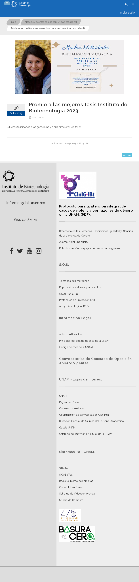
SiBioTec (64, 468)
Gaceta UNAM (67, 427)
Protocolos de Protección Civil (77, 300)
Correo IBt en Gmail (70, 487)
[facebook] (11, 250)
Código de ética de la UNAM (76, 347)
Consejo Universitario (71, 408)
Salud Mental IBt (68, 293)
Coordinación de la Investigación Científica (84, 414)
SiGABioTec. (66, 474)
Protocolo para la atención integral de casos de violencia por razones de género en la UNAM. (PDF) (96, 210)
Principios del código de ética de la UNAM (84, 340)
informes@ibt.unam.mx (25, 203)
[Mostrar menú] (7, 3)
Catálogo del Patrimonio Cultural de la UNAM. (86, 433)
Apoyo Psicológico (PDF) (74, 306)
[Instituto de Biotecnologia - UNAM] (20, 4)
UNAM (63, 395)
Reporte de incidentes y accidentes (80, 287)
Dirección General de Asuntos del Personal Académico (91, 421)
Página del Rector (69, 402)
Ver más (127, 155)
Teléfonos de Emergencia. (74, 280)
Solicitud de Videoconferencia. (77, 493)
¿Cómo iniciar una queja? (73, 241)
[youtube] (29, 250)
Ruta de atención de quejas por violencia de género (89, 248)
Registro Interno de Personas (76, 481)
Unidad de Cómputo (71, 500)
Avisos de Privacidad (71, 334)
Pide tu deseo (25, 219)
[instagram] (38, 250)
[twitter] (20, 250)
